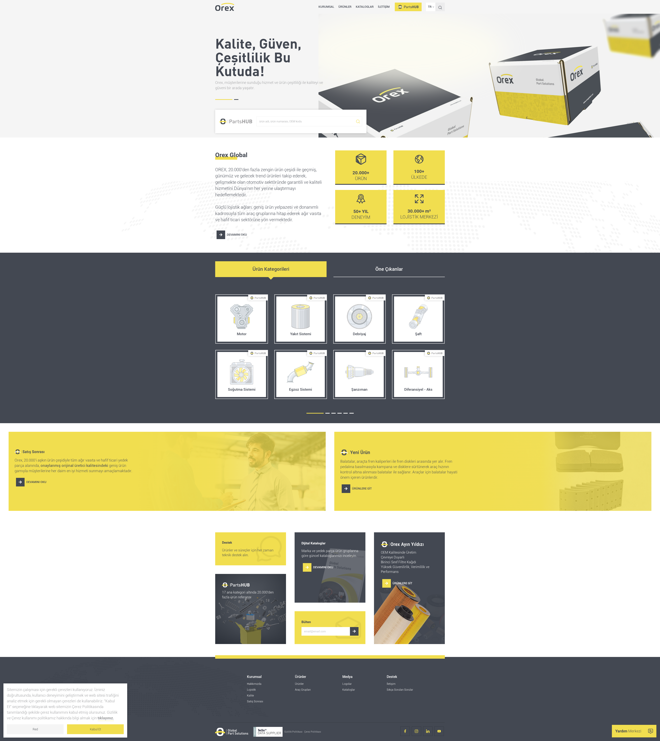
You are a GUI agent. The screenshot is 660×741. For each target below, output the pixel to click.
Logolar (347, 683)
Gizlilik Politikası (293, 731)
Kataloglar (348, 689)
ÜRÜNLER (344, 6)
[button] (315, 413)
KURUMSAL (326, 6)
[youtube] (439, 732)
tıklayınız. (106, 718)
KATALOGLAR (365, 6)
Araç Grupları (303, 689)
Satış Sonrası (255, 701)
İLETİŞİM (384, 6)
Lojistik (251, 689)
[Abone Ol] (354, 631)
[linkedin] (427, 732)
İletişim (391, 683)
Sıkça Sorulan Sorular (400, 689)
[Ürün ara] (358, 121)
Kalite (250, 695)
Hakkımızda (254, 683)
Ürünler (299, 683)
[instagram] (416, 732)
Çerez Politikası (312, 731)
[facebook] (405, 732)
